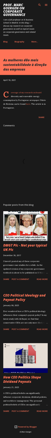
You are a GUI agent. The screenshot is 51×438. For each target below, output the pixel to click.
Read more (42, 279)
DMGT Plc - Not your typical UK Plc (25, 247)
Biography (19, 41)
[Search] (39, 5)
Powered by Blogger (27, 426)
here (28, 104)
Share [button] (41, 117)
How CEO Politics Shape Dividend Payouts (22, 379)
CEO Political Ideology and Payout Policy (24, 297)
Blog (5, 41)
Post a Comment (20, 279)
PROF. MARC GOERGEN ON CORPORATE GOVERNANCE (14, 10)
